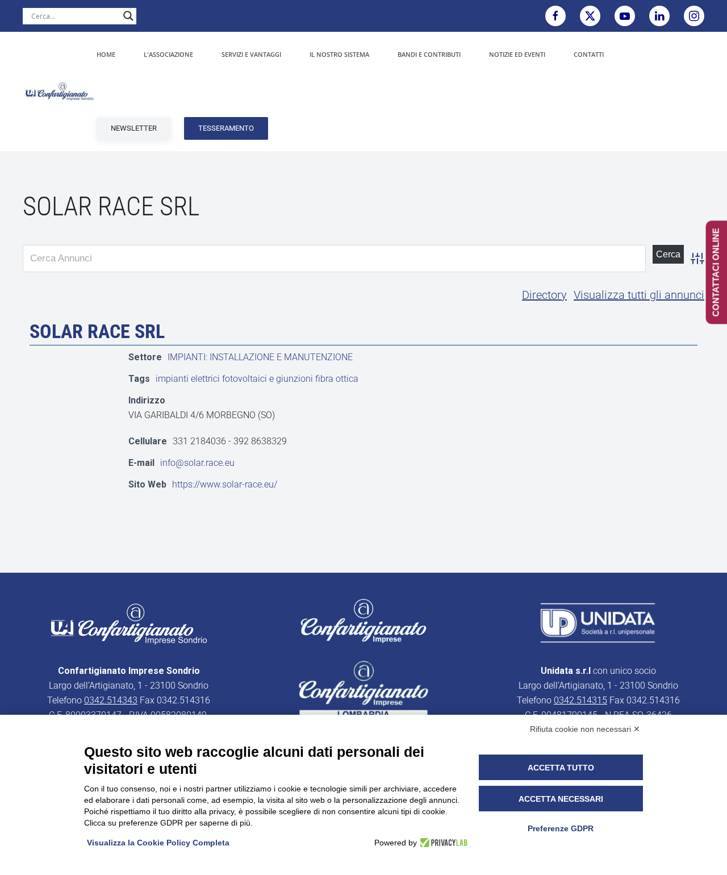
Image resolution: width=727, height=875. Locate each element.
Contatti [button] (589, 54)
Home (106, 54)
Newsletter (134, 128)
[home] (129, 623)
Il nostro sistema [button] (339, 54)
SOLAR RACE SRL (97, 331)
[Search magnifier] (128, 16)
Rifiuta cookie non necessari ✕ (585, 729)
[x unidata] (590, 16)
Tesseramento (226, 128)
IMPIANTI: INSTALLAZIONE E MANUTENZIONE (260, 357)
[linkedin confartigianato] (659, 16)
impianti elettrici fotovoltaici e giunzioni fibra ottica (257, 378)
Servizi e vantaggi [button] (251, 54)
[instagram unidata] (694, 16)
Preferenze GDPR (561, 828)
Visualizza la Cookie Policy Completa (158, 842)
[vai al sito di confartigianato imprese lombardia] (363, 620)
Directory (544, 295)
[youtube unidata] (625, 16)
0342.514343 (110, 700)
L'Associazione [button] (168, 54)
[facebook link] (555, 16)
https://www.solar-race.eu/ (224, 484)
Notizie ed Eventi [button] (517, 54)
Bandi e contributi (429, 54)
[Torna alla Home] (60, 91)
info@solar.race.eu (197, 462)
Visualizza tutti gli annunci (639, 295)
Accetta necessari (561, 798)
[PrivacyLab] (442, 842)
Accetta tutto (561, 767)
